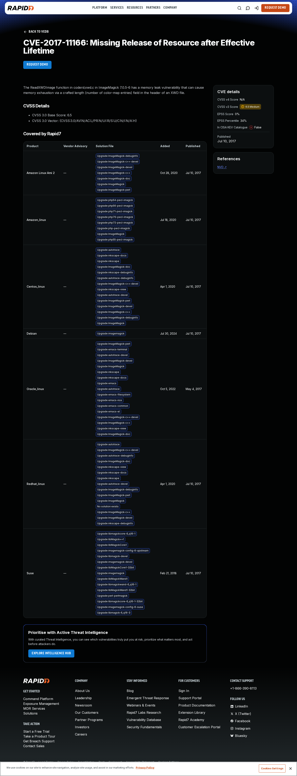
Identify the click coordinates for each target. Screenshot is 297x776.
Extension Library (191, 712)
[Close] (290, 768)
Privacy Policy (145, 767)
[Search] (239, 8)
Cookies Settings (272, 768)
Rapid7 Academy (191, 720)
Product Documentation (196, 705)
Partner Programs (89, 720)
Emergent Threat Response (148, 698)
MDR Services (34, 708)
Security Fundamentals (144, 727)
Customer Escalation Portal (199, 727)
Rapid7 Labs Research (144, 712)
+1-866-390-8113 (243, 688)
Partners (153, 7)
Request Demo (275, 7)
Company (170, 7)
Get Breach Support (38, 741)
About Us (82, 691)
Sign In (183, 691)
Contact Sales (33, 746)
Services (116, 7)
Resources (135, 7)
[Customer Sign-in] (256, 8)
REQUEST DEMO (37, 64)
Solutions (30, 713)
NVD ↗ (222, 167)
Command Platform (38, 699)
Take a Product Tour (39, 736)
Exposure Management (41, 704)
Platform (99, 7)
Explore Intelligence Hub (51, 653)
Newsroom (83, 705)
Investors (82, 727)
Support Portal (189, 698)
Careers (81, 734)
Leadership (83, 698)
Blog (130, 691)
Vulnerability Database (144, 720)
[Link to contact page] (248, 8)
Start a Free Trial (36, 731)
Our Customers (86, 712)
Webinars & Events (141, 705)
